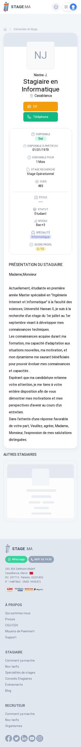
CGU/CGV (11, 625)
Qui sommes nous (17, 613)
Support (10, 637)
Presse (10, 619)
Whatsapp (18, 559)
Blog (8, 690)
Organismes (13, 726)
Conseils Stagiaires (18, 678)
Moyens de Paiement (20, 631)
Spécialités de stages (20, 672)
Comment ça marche (20, 660)
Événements (14, 684)
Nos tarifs (12, 666)
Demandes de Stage (25, 29)
